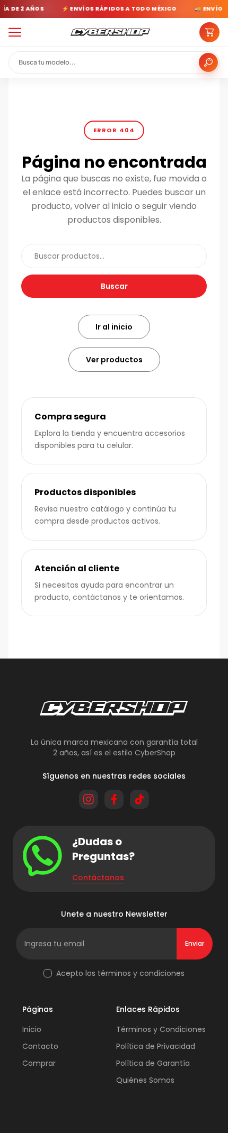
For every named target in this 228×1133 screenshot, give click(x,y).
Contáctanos (98, 877)
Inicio (31, 1029)
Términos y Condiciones (161, 1029)
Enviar (194, 943)
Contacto (40, 1046)
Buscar (114, 286)
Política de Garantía (153, 1063)
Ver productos (114, 359)
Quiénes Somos (145, 1080)
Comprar (39, 1063)
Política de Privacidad (155, 1046)
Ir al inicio (114, 327)
